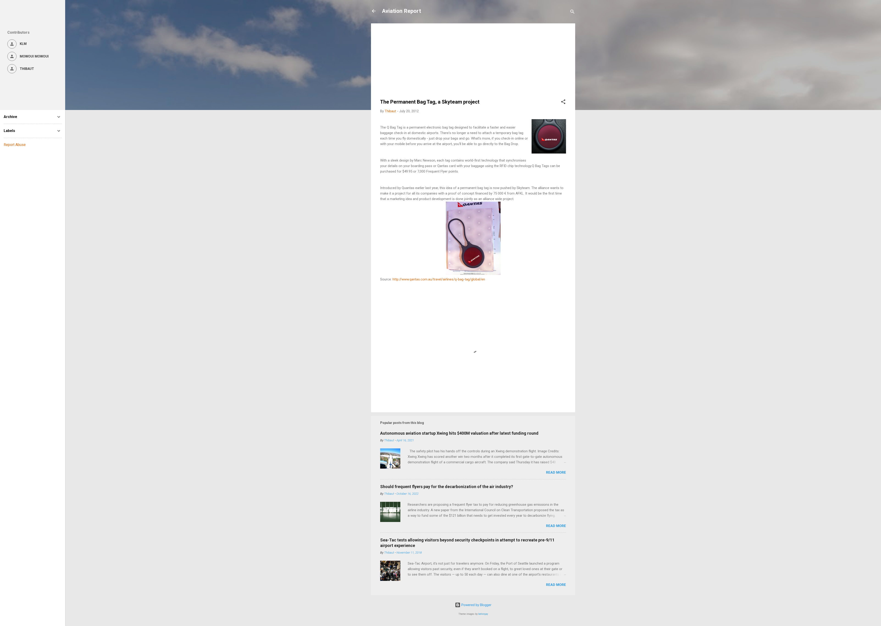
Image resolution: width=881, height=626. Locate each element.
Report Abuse (15, 145)
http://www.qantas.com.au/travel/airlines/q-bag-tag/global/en (439, 279)
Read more (556, 472)
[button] (563, 102)
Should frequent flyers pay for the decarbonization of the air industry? (446, 486)
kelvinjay (483, 613)
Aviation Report (401, 11)
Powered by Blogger (475, 605)
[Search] (572, 12)
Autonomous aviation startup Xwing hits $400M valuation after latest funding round (459, 433)
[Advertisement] (473, 65)
